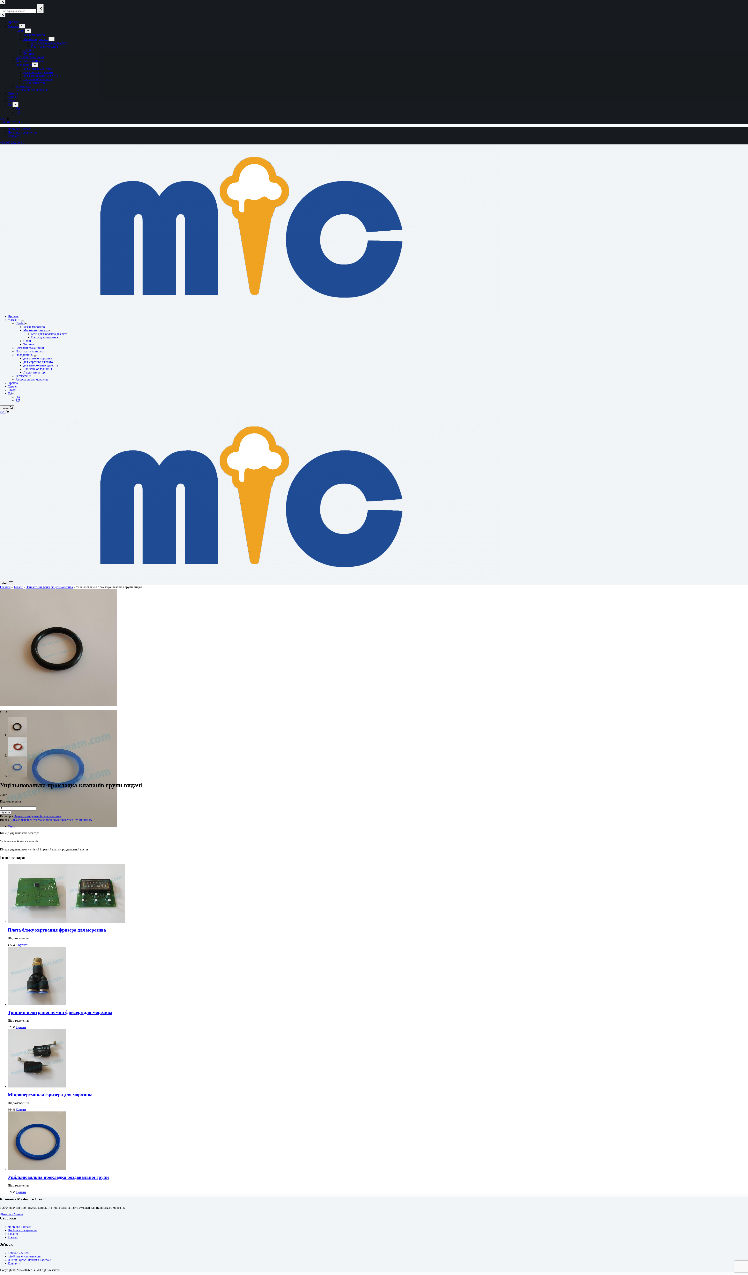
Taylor (77, 819)
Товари (18, 587)
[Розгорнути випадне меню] (22, 320)
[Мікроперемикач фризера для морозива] (37, 1086)
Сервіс (12, 386)
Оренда (13, 383)
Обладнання (24, 355)
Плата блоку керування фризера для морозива (57, 930)
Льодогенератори (35, 372)
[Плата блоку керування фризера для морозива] (66, 921)
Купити (6, 812)
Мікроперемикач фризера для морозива (50, 1094)
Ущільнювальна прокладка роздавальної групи (58, 1177)
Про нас (13, 316)
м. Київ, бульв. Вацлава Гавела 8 (29, 1260)
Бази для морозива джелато (49, 333)
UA (10, 393)
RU (18, 400)
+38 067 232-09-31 (12, 142)
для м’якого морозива (37, 358)
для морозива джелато (38, 362)
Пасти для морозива (44, 337)
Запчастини (23, 376)
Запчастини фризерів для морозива (49, 587)
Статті (12, 390)
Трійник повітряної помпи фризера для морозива (60, 1012)
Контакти (14, 136)
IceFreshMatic (36, 819)
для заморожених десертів (40, 365)
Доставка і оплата (19, 129)
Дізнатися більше (11, 1214)
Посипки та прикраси (30, 351)
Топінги (28, 344)
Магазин (13, 319)
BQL (13, 819)
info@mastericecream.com (24, 1256)
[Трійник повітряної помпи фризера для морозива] (37, 1004)
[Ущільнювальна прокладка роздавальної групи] (37, 1169)
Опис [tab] (11, 826)
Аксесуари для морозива (32, 379)
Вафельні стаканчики (30, 347)
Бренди (13, 1237)
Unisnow (86, 819)
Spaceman (66, 819)
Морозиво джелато (36, 330)
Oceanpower (52, 819)
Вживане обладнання (37, 369)
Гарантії (13, 1233)
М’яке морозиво (34, 326)
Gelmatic (21, 819)
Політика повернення (22, 132)
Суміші (20, 323)
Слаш (27, 340)
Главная (5, 587)
